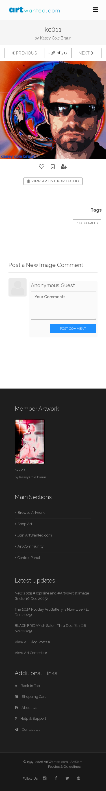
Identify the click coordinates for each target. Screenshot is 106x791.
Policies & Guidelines (64, 767)
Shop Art (25, 524)
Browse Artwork (31, 512)
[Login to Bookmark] (52, 167)
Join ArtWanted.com (35, 535)
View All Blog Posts (31, 642)
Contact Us (30, 729)
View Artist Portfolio (55, 181)
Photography (86, 223)
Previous (26, 53)
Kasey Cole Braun (56, 38)
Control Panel (29, 558)
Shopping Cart (33, 696)
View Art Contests (30, 653)
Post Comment (73, 329)
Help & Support (33, 718)
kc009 (20, 469)
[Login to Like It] (41, 167)
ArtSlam (76, 762)
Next (85, 53)
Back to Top (30, 686)
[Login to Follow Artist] (64, 167)
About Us (29, 708)
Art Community (31, 546)
